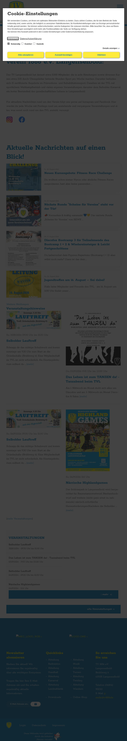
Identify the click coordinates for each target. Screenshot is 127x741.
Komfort (28, 44)
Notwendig (15, 44)
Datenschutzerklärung (31, 38)
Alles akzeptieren (25, 55)
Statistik (40, 44)
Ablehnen (101, 55)
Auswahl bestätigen (63, 55)
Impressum (12, 38)
